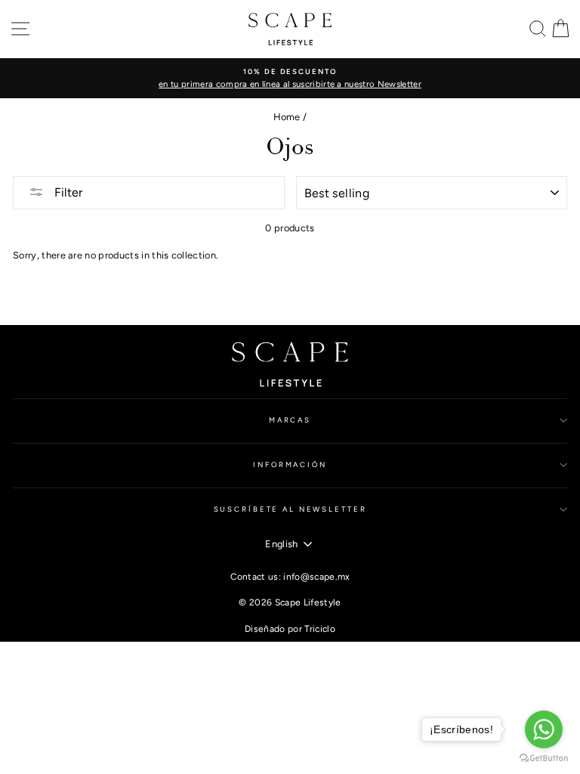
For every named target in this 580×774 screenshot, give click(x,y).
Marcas (290, 420)
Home (287, 116)
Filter (66, 192)
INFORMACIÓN (290, 464)
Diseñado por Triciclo (290, 629)
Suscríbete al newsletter (290, 509)
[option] (290, 78)
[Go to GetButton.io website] (544, 758)
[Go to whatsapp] (544, 729)
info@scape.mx (316, 576)
